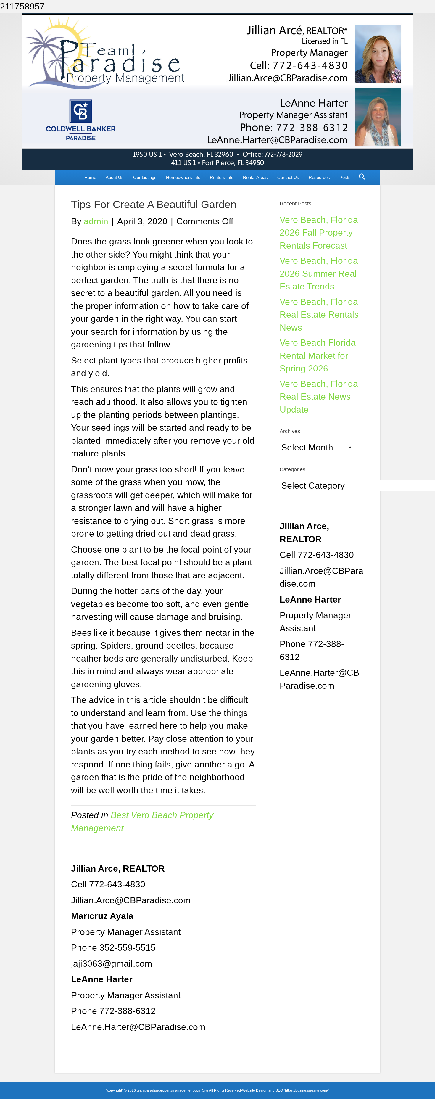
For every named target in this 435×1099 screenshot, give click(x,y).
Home (90, 177)
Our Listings (145, 177)
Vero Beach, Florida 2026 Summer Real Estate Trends (319, 273)
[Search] (360, 176)
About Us (115, 177)
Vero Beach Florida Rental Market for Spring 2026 (318, 355)
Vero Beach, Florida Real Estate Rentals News (319, 314)
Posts (345, 177)
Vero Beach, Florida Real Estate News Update (319, 396)
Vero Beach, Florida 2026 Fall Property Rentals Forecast (319, 232)
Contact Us (288, 177)
